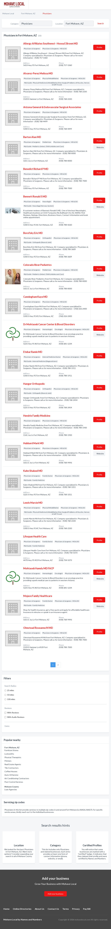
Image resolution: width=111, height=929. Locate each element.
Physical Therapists (12, 757)
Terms (65, 909)
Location (59, 24)
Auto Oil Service (11, 775)
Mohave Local (8, 13)
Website (100, 147)
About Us (39, 909)
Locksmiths (9, 754)
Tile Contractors (11, 768)
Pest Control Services (13, 782)
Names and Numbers (31, 919)
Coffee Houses (10, 771)
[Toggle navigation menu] (107, 4)
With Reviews (13, 712)
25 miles (10, 690)
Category (15, 24)
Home (6, 909)
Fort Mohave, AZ (28, 13)
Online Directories (22, 909)
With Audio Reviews (15, 717)
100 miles (11, 699)
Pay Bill (86, 909)
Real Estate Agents (12, 764)
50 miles (10, 695)
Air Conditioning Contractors (16, 778)
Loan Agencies (10, 789)
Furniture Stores (11, 750)
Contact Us (53, 909)
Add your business (55, 894)
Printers (7, 761)
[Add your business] (55, 890)
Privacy (76, 909)
